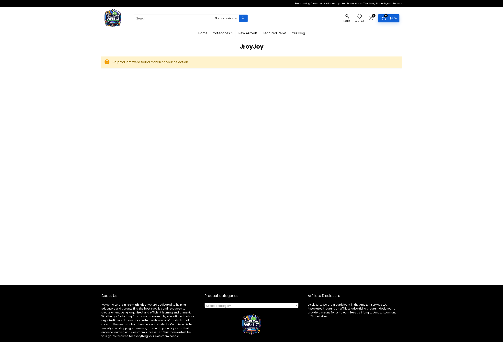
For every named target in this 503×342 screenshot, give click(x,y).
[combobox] (251, 305)
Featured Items (274, 33)
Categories (221, 33)
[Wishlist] (359, 17)
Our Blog (298, 33)
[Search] (243, 18)
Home (202, 33)
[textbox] (251, 306)
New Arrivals (247, 33)
